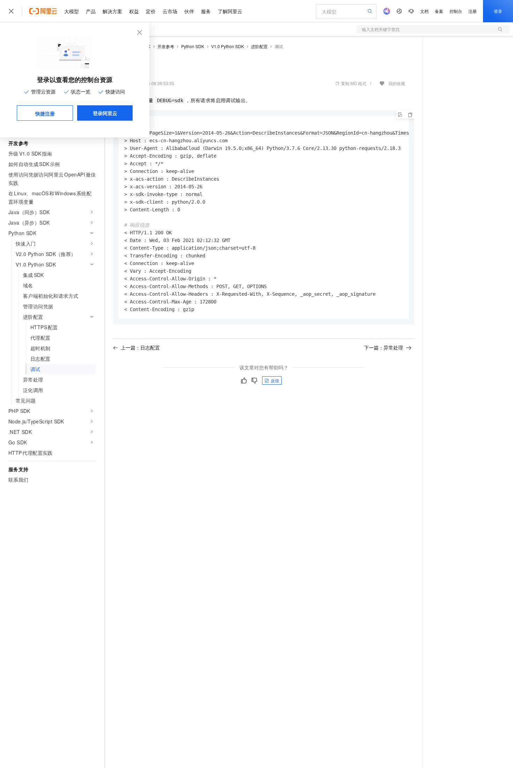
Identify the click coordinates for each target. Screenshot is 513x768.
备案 (439, 11)
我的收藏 (396, 83)
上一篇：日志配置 (140, 347)
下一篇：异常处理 (383, 347)
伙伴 (189, 11)
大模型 (71, 11)
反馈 (275, 380)
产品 (91, 11)
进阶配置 (259, 46)
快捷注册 (45, 113)
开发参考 (165, 46)
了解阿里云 (230, 11)
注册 (472, 11)
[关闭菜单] (11, 11)
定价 (151, 11)
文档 (424, 11)
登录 (498, 11)
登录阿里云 (105, 113)
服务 (206, 11)
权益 (134, 11)
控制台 (455, 11)
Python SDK (192, 46)
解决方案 (112, 11)
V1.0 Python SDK (227, 46)
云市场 (170, 11)
